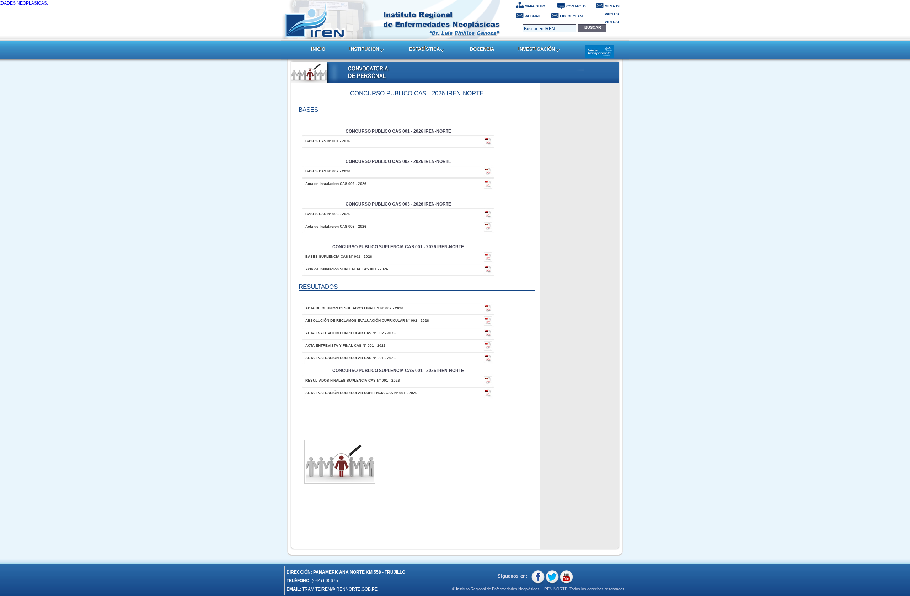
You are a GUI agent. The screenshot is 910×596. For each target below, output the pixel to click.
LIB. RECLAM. (572, 16)
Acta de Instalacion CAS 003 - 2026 (335, 226)
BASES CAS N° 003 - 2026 (327, 214)
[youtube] (566, 577)
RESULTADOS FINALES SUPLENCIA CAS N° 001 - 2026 (352, 380)
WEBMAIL (533, 16)
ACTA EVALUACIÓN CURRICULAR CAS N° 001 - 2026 (350, 358)
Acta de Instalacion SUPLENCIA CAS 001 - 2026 (346, 269)
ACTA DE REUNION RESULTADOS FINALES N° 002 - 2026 (354, 308)
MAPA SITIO (535, 6)
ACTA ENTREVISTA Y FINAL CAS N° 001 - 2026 (345, 345)
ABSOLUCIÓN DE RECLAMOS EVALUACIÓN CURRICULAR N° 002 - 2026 (367, 321)
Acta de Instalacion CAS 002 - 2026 (335, 184)
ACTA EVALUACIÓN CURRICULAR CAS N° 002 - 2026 (350, 333)
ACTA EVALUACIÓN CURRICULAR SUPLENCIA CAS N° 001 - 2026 (361, 393)
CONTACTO (576, 6)
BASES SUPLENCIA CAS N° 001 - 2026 (338, 257)
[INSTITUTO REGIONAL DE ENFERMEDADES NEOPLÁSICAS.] (391, 19)
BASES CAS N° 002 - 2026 (327, 171)
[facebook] (538, 577)
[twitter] (552, 577)
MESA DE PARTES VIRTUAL (613, 7)
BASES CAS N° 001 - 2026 (327, 141)
